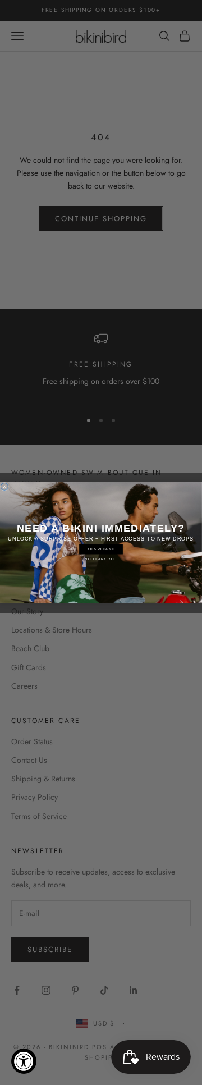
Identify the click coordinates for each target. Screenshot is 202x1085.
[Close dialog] (4, 486)
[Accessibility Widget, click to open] (23, 1061)
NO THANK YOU (101, 559)
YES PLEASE (101, 549)
